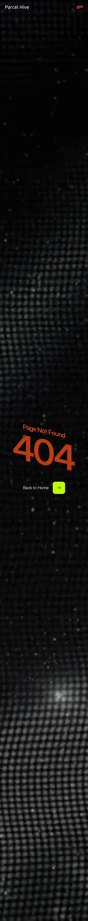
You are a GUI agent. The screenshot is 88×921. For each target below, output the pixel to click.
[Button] (59, 488)
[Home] (17, 7)
